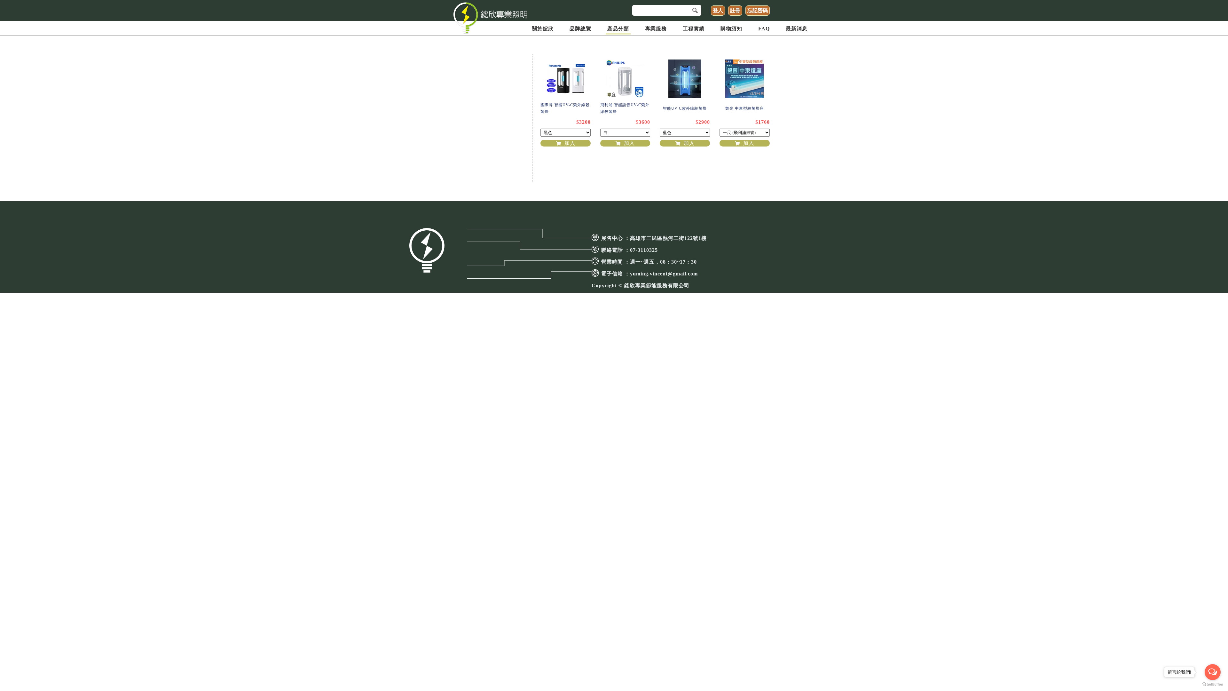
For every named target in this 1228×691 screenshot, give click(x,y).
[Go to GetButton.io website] (1212, 684)
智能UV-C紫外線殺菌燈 (685, 108)
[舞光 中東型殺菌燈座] (745, 78)
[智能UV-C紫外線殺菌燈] (685, 78)
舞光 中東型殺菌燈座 (744, 108)
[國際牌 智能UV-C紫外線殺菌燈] (565, 78)
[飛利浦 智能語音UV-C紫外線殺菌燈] (625, 78)
